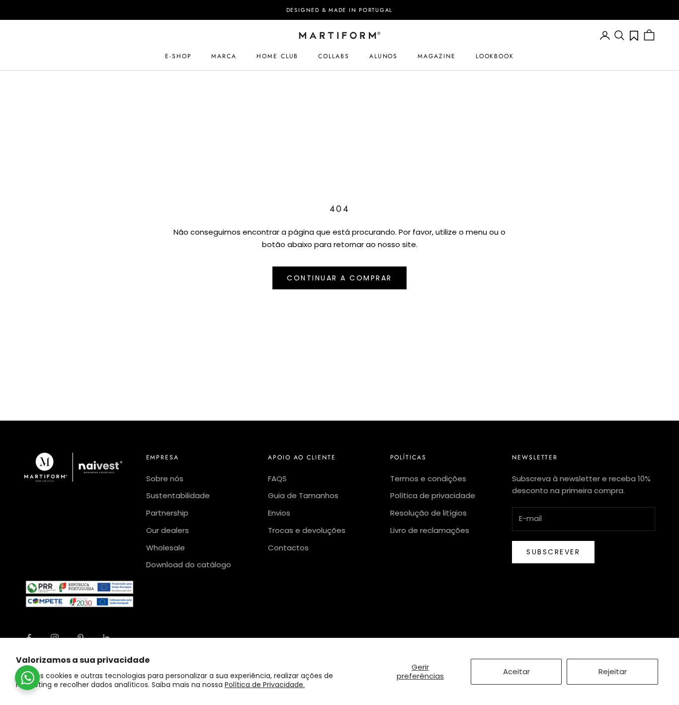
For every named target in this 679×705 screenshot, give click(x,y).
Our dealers (167, 530)
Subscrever (553, 552)
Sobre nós (164, 478)
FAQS (277, 478)
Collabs (333, 56)
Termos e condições (428, 478)
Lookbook (495, 56)
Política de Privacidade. (265, 685)
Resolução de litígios (428, 513)
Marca (224, 56)
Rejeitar (612, 671)
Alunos (383, 56)
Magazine (436, 56)
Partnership (167, 513)
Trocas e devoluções (306, 530)
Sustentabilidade (178, 495)
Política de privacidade (432, 495)
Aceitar (516, 671)
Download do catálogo (188, 564)
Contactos (288, 547)
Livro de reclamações (429, 530)
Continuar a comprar (339, 278)
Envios (279, 513)
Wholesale (165, 547)
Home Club (277, 56)
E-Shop (178, 56)
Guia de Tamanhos (303, 495)
